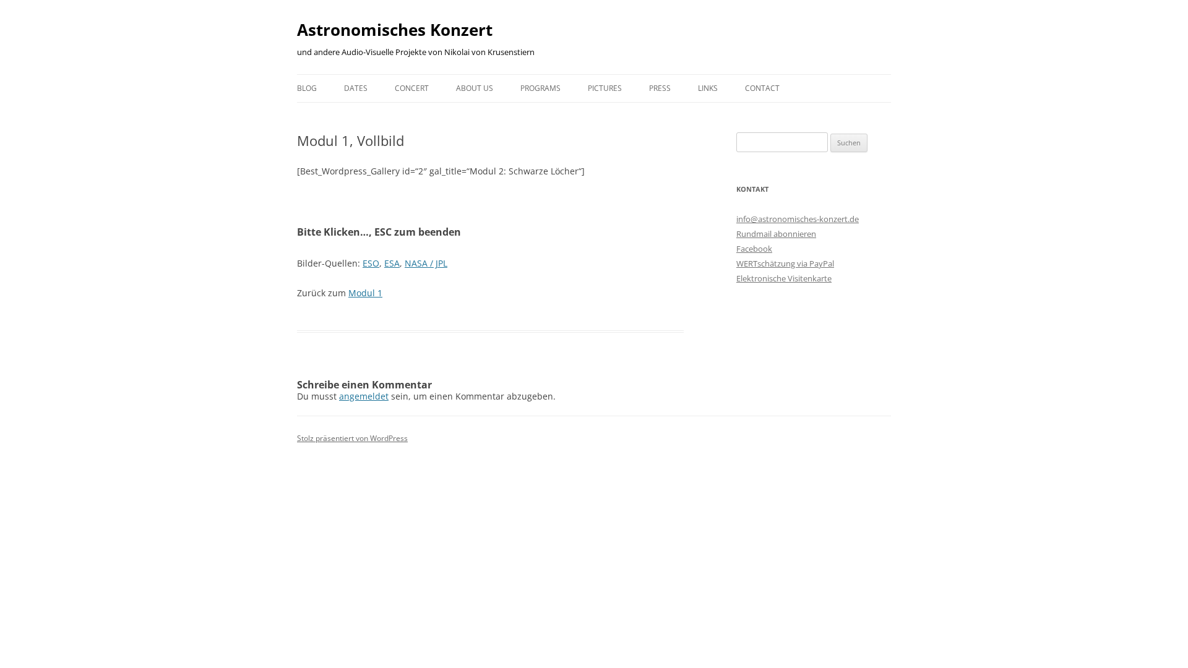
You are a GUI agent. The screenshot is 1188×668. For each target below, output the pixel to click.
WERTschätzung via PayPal (785, 263)
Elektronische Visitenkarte (784, 278)
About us (474, 88)
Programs (540, 88)
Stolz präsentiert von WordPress (352, 438)
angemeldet (364, 396)
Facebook (754, 248)
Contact (762, 88)
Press (660, 88)
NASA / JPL (426, 263)
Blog (307, 88)
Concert (412, 88)
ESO (371, 263)
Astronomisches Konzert (395, 30)
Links (708, 88)
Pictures (605, 88)
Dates (356, 88)
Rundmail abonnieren (776, 233)
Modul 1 (365, 293)
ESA (392, 263)
